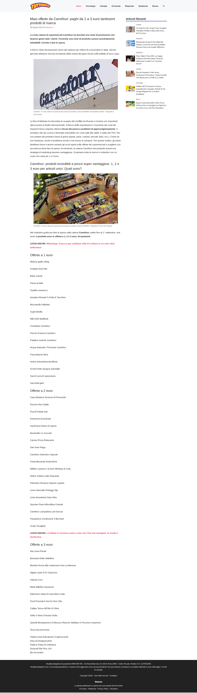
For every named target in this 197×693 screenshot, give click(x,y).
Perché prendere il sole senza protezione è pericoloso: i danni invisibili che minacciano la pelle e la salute (151, 75)
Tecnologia (90, 6)
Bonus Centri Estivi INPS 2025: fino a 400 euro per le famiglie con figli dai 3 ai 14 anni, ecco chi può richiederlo (151, 105)
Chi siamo (83, 689)
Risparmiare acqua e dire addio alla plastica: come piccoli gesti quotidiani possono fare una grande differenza (150, 44)
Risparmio (129, 6)
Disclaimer (114, 689)
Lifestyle (103, 6)
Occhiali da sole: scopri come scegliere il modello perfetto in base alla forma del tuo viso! (151, 30)
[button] (164, 6)
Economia (116, 6)
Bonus (155, 6)
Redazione (92, 689)
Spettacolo (143, 6)
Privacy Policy (103, 689)
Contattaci (113, 676)
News (78, 6)
